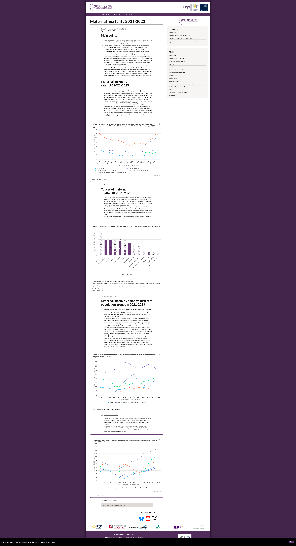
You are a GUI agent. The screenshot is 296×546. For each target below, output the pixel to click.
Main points (172, 32)
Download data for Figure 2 (111, 296)
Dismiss (291, 542)
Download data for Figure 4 (111, 500)
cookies (11, 542)
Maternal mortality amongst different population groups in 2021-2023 (186, 42)
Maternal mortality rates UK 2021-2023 (180, 35)
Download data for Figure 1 (111, 184)
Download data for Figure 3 (111, 415)
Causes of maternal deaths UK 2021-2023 (180, 38)
